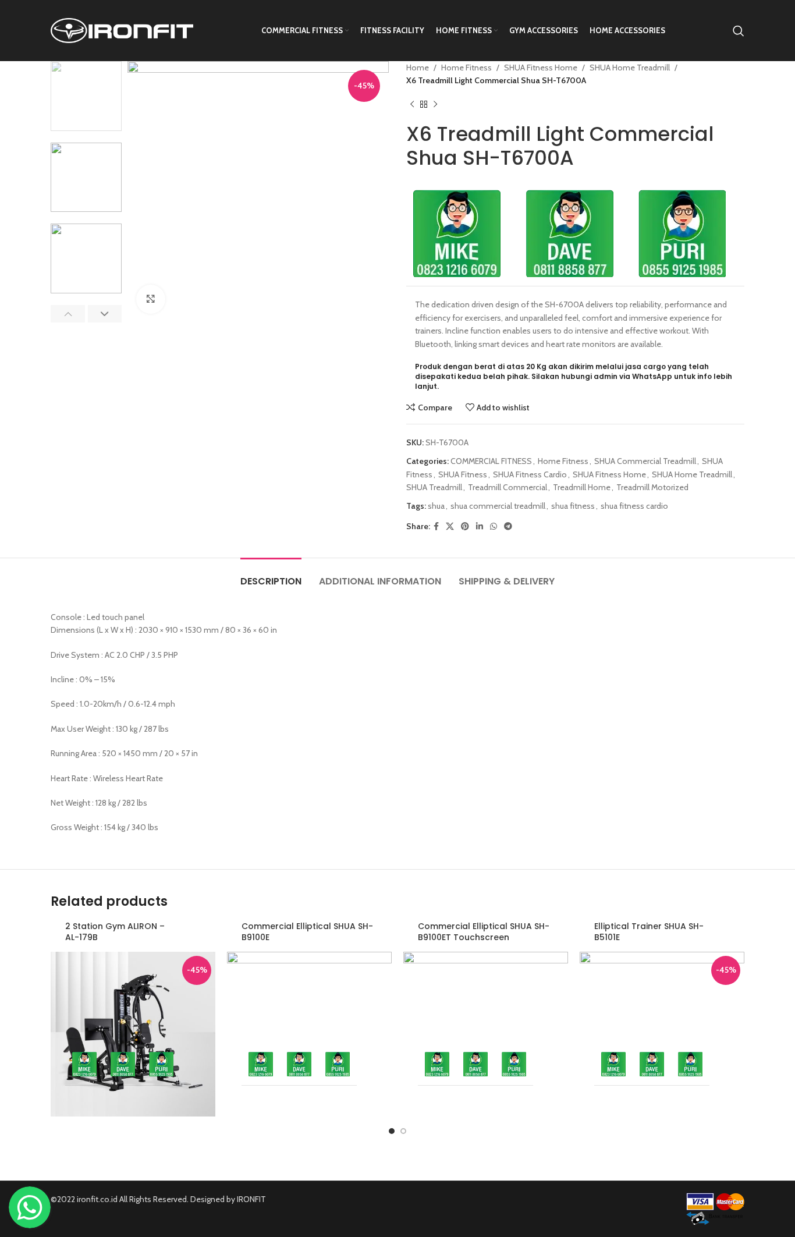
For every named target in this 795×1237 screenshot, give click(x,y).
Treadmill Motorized (652, 487)
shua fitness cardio (634, 506)
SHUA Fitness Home (540, 67)
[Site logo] (122, 29)
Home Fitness (466, 67)
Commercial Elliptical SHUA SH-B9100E (307, 932)
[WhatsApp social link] (494, 526)
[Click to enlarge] (150, 299)
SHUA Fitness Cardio (530, 474)
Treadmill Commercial (507, 487)
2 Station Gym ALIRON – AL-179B (115, 932)
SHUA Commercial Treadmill (645, 461)
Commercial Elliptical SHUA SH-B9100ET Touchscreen (483, 932)
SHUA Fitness (462, 474)
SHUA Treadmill (434, 487)
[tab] (270, 575)
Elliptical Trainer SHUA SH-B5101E (649, 932)
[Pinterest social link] (465, 526)
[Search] (738, 30)
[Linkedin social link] (480, 526)
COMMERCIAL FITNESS (491, 461)
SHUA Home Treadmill (630, 67)
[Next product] (435, 105)
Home (417, 67)
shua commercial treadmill (497, 506)
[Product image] (133, 1019)
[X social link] (449, 526)
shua (436, 506)
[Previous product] (412, 105)
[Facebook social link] (436, 526)
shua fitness (573, 506)
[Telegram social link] (508, 526)
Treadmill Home (582, 487)
